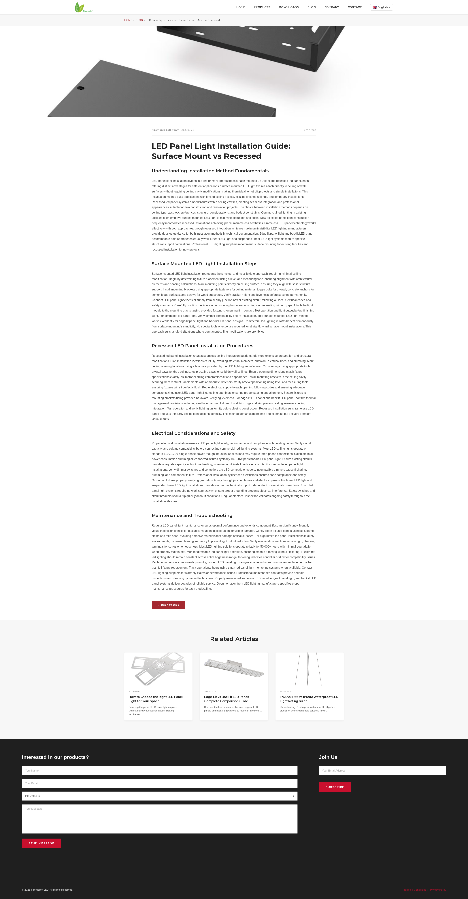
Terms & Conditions (415, 889)
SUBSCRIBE (335, 787)
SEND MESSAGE (41, 843)
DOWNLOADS (289, 7)
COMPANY (331, 7)
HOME (240, 7)
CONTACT (355, 7)
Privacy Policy (438, 889)
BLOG (311, 7)
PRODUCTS (262, 7)
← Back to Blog (169, 604)
